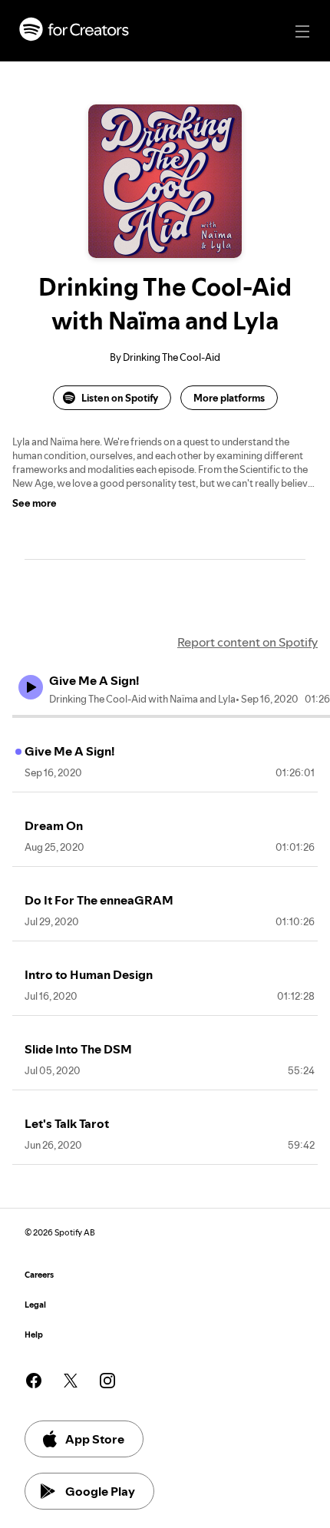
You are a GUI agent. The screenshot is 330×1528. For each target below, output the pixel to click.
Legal (35, 1305)
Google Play (100, 1491)
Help (34, 1335)
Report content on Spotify (247, 641)
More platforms (229, 398)
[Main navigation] (302, 31)
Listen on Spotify (119, 398)
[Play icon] (30, 687)
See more (34, 503)
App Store (94, 1438)
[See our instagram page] (107, 1380)
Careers (39, 1275)
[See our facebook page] (34, 1380)
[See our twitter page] (70, 1380)
